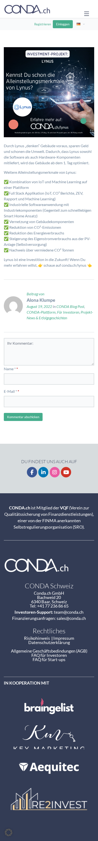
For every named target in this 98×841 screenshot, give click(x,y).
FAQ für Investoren (49, 655)
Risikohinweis (37, 638)
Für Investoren (68, 312)
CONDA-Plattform (41, 312)
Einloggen (62, 24)
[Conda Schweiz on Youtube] (66, 472)
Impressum (63, 638)
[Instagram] (55, 472)
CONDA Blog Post (70, 306)
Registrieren (42, 24)
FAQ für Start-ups (49, 659)
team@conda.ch (68, 612)
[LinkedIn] (43, 472)
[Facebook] (32, 472)
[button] (8, 832)
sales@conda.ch (71, 618)
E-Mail (9, 391)
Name (9, 368)
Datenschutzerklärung (49, 642)
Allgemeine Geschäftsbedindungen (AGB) (49, 651)
